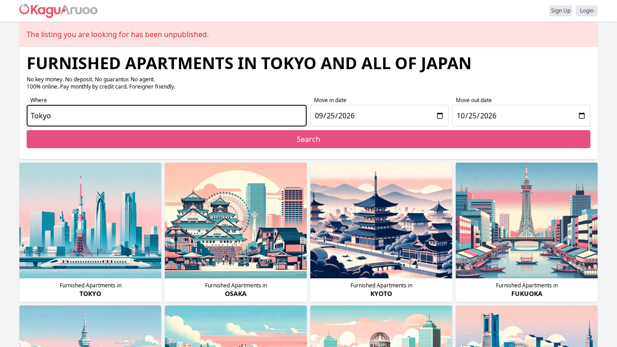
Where (38, 100)
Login (587, 10)
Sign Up (560, 10)
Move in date (330, 100)
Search (308, 139)
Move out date (474, 100)
